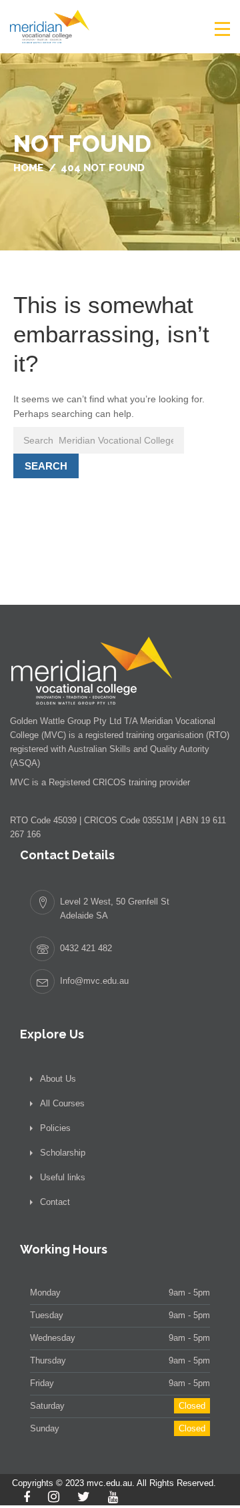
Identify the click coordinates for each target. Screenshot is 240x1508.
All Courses (62, 1103)
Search (46, 466)
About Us (58, 1079)
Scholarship (62, 1153)
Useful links (62, 1177)
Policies (55, 1128)
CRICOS (109, 782)
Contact (55, 1202)
